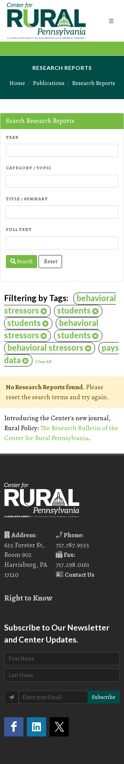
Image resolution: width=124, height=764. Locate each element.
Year (12, 137)
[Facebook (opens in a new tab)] (13, 726)
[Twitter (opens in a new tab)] (59, 726)
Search (24, 261)
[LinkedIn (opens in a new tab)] (36, 726)
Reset (50, 261)
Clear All (43, 361)
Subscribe (103, 697)
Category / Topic (29, 168)
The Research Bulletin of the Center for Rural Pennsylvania (61, 433)
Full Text (19, 229)
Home (17, 83)
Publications (48, 83)
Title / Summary (27, 199)
